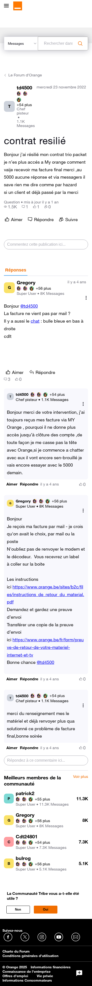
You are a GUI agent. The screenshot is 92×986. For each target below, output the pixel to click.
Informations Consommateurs (27, 980)
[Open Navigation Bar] (8, 6)
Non (18, 909)
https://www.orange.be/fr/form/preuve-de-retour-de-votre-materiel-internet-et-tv (45, 647)
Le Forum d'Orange (25, 74)
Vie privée (45, 976)
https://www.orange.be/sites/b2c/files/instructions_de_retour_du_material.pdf (45, 594)
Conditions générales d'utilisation (30, 956)
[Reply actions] (83, 404)
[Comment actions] (86, 298)
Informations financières (51, 967)
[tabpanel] (46, 523)
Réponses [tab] (15, 270)
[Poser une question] (79, 973)
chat (35, 321)
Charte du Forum (16, 951)
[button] (11, 484)
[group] (10, 206)
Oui (45, 909)
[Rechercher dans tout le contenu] (80, 43)
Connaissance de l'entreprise (26, 971)
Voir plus (80, 776)
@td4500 (29, 306)
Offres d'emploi (15, 976)
